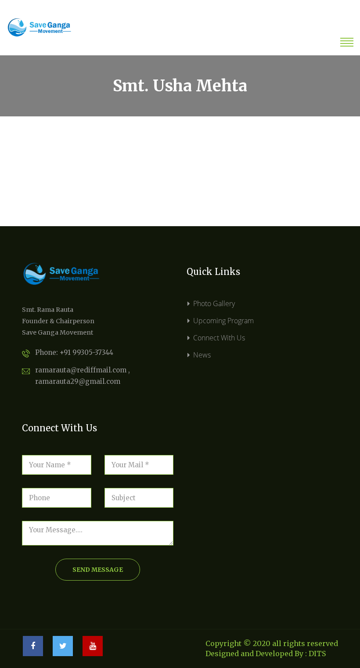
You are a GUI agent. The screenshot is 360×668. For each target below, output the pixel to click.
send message (97, 570)
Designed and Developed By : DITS (265, 653)
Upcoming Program (223, 320)
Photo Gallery (214, 303)
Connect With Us (219, 338)
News (202, 355)
